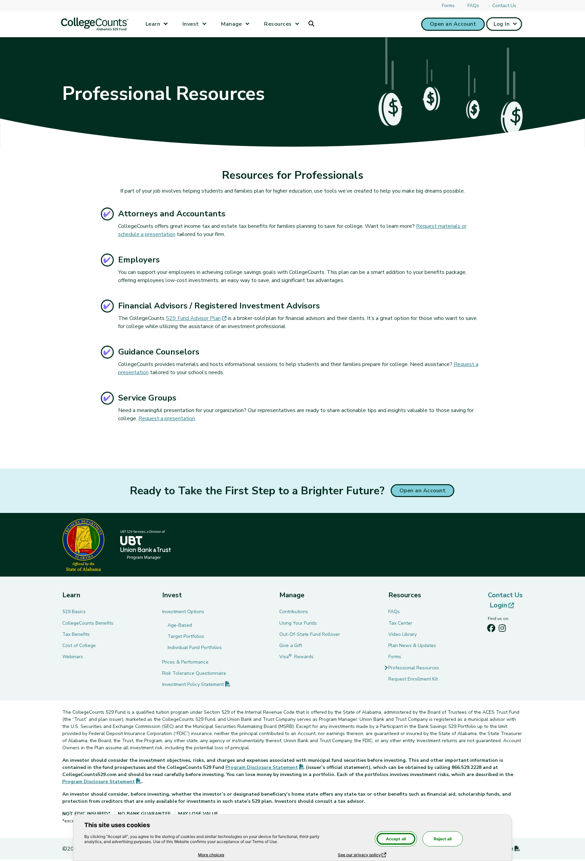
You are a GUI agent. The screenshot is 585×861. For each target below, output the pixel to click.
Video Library (402, 634)
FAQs (473, 5)
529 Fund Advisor (196, 318)
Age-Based (180, 625)
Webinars (72, 656)
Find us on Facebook (491, 630)
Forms (448, 5)
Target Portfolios (186, 636)
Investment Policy (196, 684)
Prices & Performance (185, 662)
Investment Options (183, 611)
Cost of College (79, 645)
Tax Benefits (76, 634)
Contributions (293, 611)
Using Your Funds (298, 623)
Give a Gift (290, 645)
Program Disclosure (265, 767)
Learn (153, 24)
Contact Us (504, 5)
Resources (277, 24)
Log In (502, 24)
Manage (231, 24)
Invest (190, 24)
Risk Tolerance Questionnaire (194, 673)
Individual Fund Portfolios (195, 647)
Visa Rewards (296, 656)
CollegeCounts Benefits (87, 623)
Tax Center (400, 623)
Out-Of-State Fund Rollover (309, 634)
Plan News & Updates (412, 645)
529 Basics (74, 611)
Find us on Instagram (502, 630)
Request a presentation (166, 418)
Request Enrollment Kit (413, 679)
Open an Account (453, 24)
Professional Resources (413, 668)
